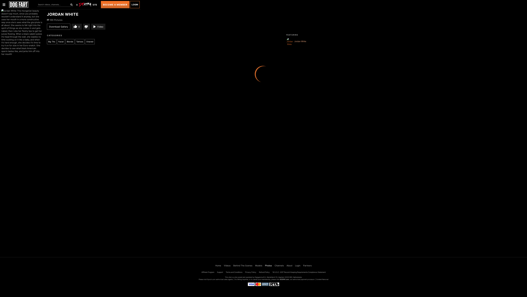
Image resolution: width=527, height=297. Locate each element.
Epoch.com (211, 279)
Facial (61, 41)
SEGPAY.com (284, 279)
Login (135, 4)
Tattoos (79, 41)
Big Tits (51, 41)
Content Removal (322, 279)
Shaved (89, 41)
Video (100, 26)
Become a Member (115, 4)
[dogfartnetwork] (18, 4)
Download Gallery (58, 26)
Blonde (70, 41)
